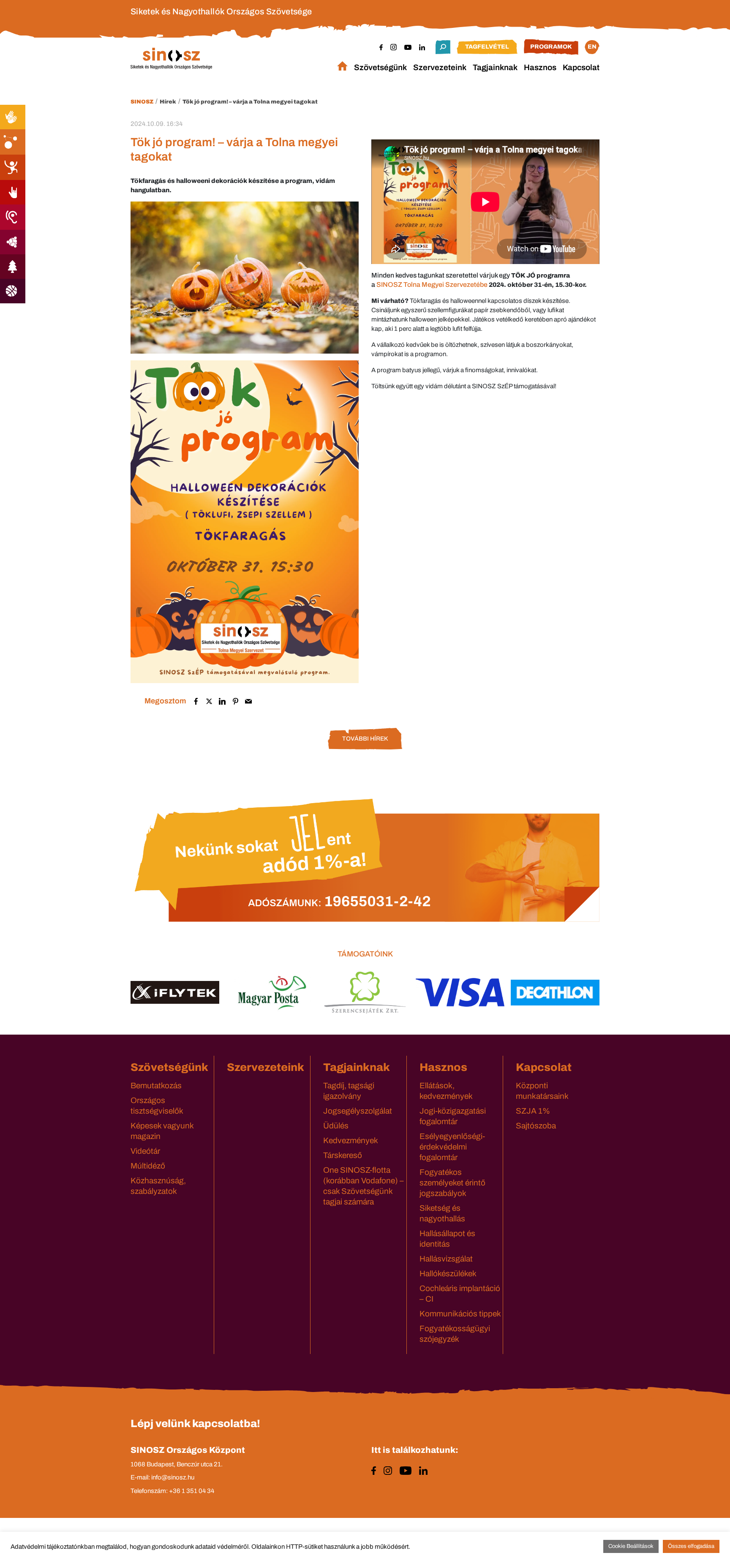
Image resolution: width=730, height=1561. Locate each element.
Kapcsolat (581, 67)
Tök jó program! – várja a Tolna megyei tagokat (250, 102)
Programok (551, 47)
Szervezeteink (439, 67)
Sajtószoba (536, 1125)
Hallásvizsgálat (446, 1258)
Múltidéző (148, 1165)
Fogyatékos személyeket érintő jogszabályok (452, 1183)
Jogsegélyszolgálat (357, 1110)
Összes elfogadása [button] (691, 1546)
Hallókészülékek (448, 1273)
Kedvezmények (350, 1140)
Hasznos (540, 67)
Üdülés (336, 1125)
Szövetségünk (380, 67)
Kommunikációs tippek (460, 1313)
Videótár (145, 1151)
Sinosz (142, 102)
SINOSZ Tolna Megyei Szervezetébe (432, 284)
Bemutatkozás (156, 1085)
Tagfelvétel (487, 47)
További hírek (365, 739)
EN (592, 47)
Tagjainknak (495, 67)
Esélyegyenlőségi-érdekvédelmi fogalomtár (452, 1147)
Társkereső (342, 1155)
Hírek (168, 102)
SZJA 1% (533, 1110)
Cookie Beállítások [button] (631, 1546)
